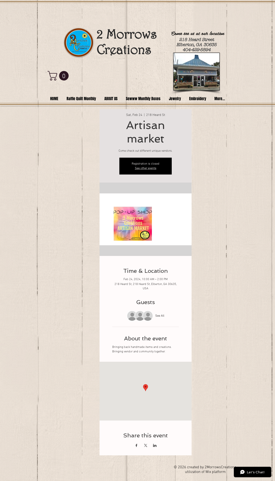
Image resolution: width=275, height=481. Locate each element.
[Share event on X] (145, 445)
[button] (59, 76)
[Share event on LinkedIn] (155, 445)
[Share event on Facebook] (136, 445)
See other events (145, 168)
